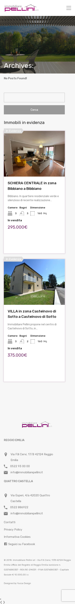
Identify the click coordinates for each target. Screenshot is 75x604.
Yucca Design (24, 583)
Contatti (9, 522)
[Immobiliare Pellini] (22, 10)
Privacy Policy (13, 529)
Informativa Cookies (17, 537)
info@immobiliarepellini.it (27, 472)
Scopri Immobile (34, 167)
